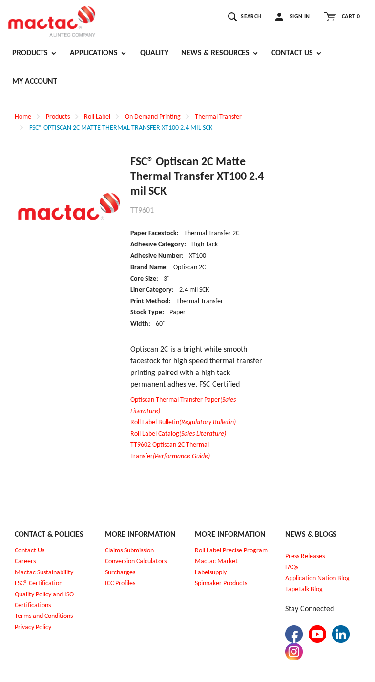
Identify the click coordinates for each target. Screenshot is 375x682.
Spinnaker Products (221, 583)
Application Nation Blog (317, 578)
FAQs (291, 567)
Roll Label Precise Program (231, 550)
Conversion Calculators (136, 561)
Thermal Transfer (218, 117)
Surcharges (120, 572)
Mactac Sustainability (44, 572)
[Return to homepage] (52, 20)
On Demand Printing (153, 117)
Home (23, 117)
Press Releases (305, 556)
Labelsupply (211, 572)
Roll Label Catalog (178, 434)
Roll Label (97, 117)
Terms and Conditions (44, 616)
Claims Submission (129, 550)
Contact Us (29, 550)
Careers (25, 561)
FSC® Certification (38, 583)
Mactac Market (216, 561)
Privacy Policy (33, 627)
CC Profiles (121, 583)
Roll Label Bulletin (183, 422)
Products (58, 117)
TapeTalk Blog (304, 589)
